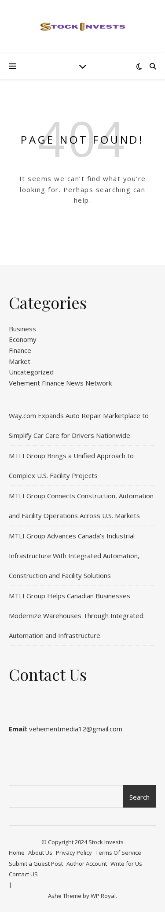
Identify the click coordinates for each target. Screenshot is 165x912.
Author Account (86, 864)
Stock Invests (106, 842)
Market (19, 361)
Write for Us (126, 864)
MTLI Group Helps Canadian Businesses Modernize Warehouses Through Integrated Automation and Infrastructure (76, 615)
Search (139, 797)
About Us (40, 852)
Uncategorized (31, 371)
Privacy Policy (74, 852)
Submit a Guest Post (36, 864)
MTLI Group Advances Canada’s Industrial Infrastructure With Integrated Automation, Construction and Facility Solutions (74, 555)
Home (17, 852)
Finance (20, 350)
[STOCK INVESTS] (83, 26)
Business (22, 328)
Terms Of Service (118, 852)
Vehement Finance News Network (60, 382)
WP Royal (103, 896)
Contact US (23, 874)
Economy (23, 339)
